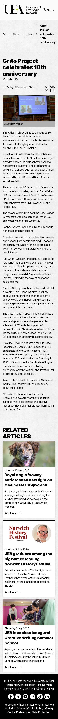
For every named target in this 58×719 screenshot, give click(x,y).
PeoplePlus (28, 158)
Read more (11, 513)
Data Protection (41, 712)
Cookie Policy (35, 708)
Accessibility (12, 704)
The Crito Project (13, 132)
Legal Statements (30, 704)
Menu (50, 10)
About (16, 34)
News (30, 34)
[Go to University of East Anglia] (22, 10)
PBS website (31, 220)
